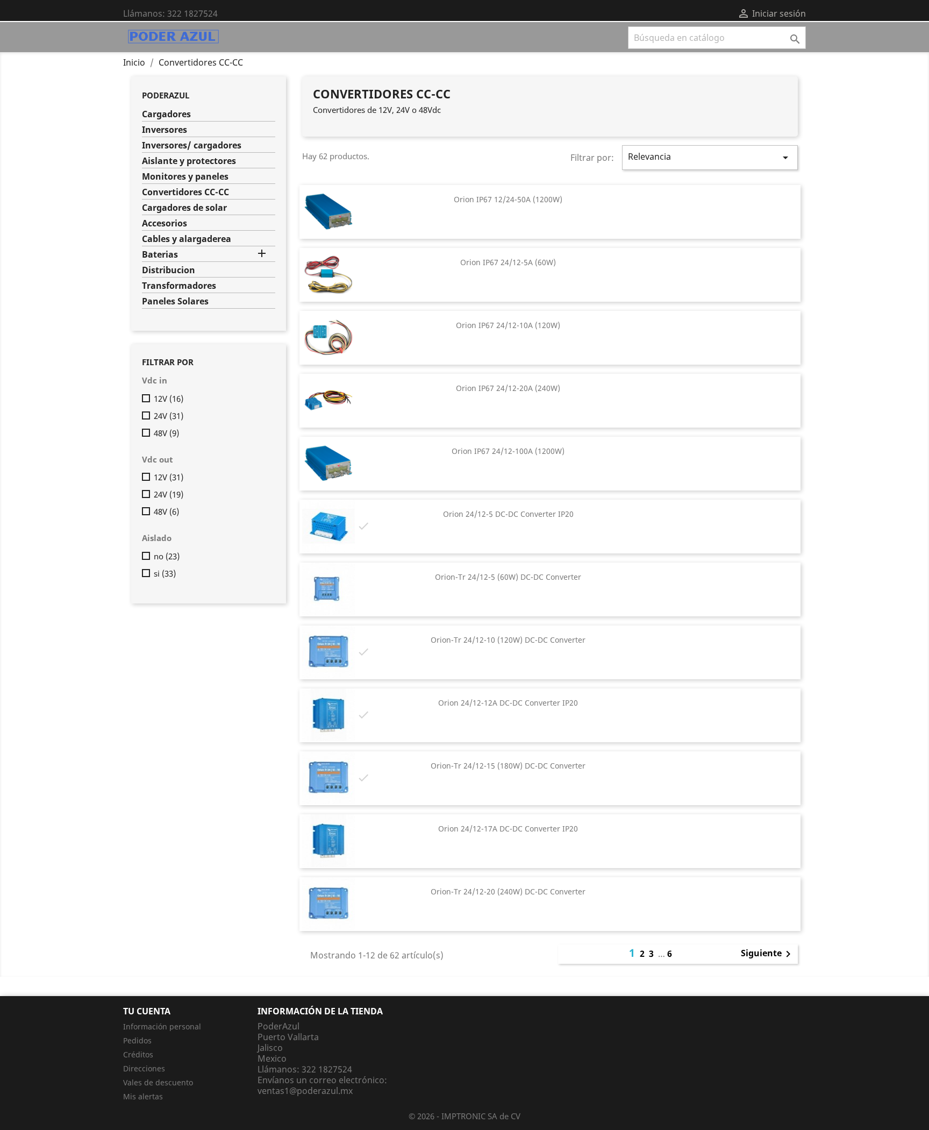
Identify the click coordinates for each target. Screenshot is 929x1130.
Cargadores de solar (184, 208)
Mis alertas (143, 1096)
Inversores (164, 130)
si (165, 573)
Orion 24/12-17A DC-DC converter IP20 (508, 828)
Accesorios (164, 223)
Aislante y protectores (189, 161)
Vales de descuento (158, 1082)
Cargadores (166, 114)
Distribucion (168, 270)
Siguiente (768, 954)
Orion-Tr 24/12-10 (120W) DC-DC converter (508, 640)
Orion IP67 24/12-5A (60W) (508, 262)
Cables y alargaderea (186, 239)
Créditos (138, 1054)
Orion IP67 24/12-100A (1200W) (508, 451)
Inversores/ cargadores (191, 145)
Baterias (160, 254)
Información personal (162, 1026)
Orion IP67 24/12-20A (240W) (508, 388)
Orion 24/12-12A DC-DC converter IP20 (508, 703)
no (167, 556)
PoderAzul (165, 95)
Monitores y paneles (185, 176)
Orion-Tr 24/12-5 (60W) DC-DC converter (508, 577)
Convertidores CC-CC (185, 192)
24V (168, 415)
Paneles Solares (175, 301)
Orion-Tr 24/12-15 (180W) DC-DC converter (508, 766)
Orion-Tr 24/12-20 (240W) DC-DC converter (508, 891)
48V (166, 433)
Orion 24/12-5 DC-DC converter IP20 (508, 514)
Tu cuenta (146, 1011)
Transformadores (179, 286)
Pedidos (137, 1040)
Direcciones (144, 1068)
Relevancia (710, 157)
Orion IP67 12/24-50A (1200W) (508, 199)
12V (168, 398)
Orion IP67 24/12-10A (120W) (508, 325)
